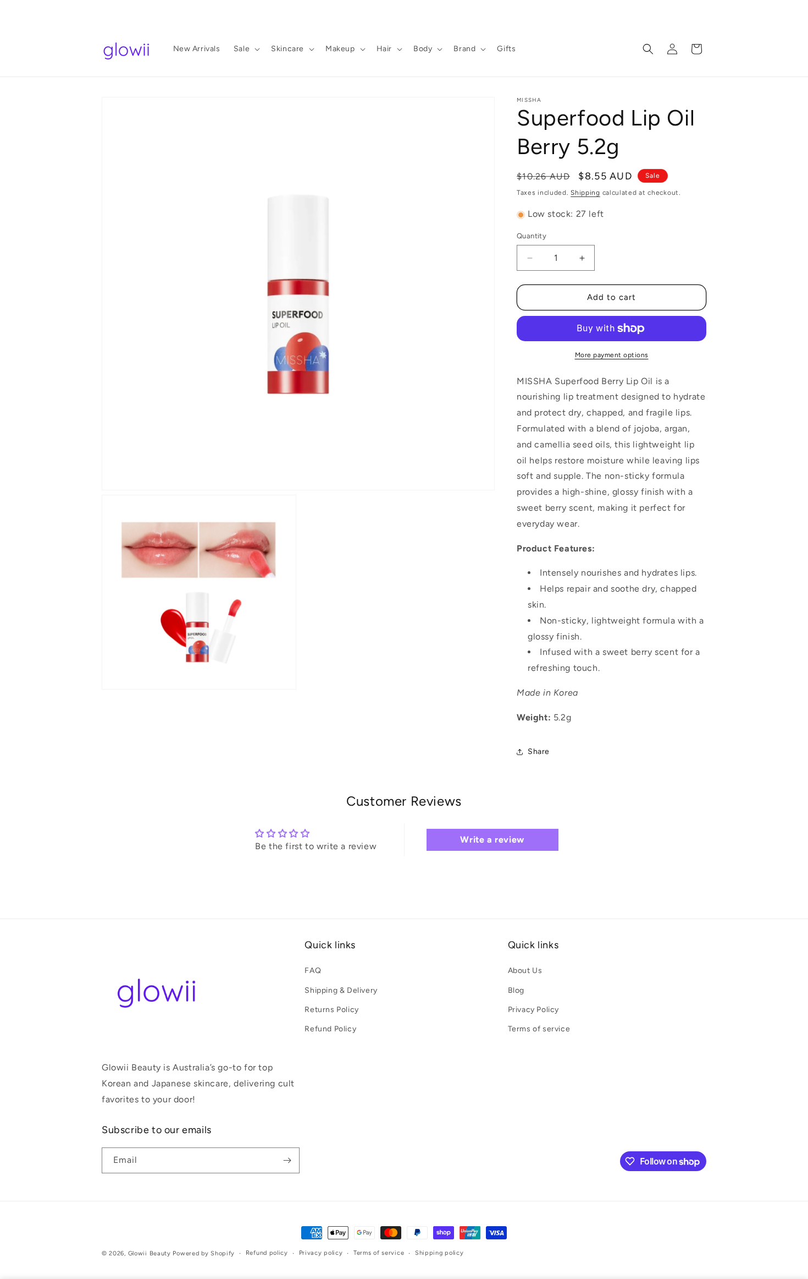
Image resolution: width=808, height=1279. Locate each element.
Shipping (585, 192)
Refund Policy (330, 1028)
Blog (516, 989)
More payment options (612, 355)
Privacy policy (321, 1252)
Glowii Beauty (149, 1253)
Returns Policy (331, 1009)
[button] (245, 49)
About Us (525, 970)
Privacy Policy (533, 1009)
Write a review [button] (492, 840)
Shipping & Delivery (341, 989)
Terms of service (539, 1028)
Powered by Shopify (204, 1253)
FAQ (313, 970)
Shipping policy (439, 1252)
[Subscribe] (287, 1160)
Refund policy (267, 1252)
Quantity (531, 236)
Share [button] (539, 751)
